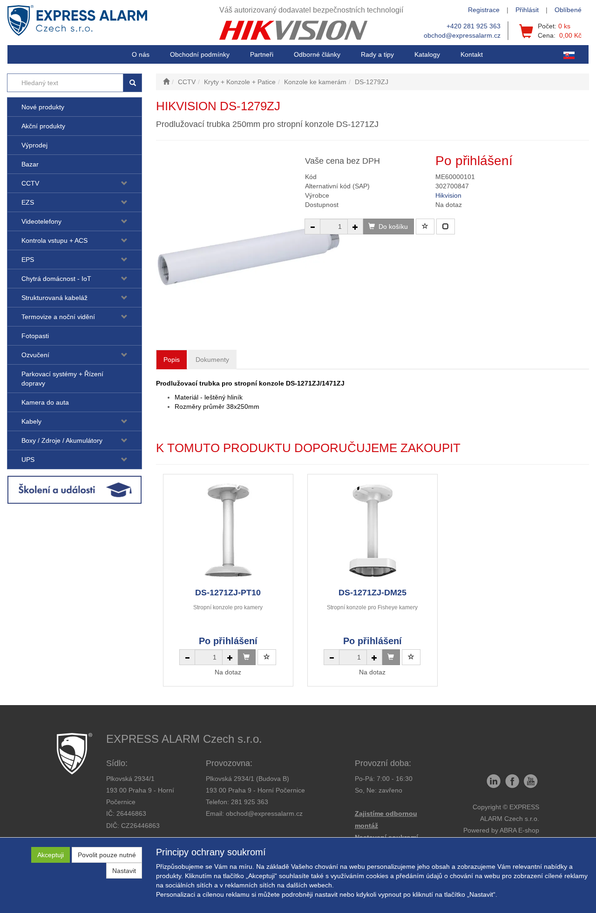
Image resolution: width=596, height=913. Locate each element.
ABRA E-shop (519, 830)
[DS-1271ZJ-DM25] (372, 530)
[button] (377, 54)
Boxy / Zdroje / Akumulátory (61, 440)
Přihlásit (527, 9)
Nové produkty (42, 107)
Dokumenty (212, 359)
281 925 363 (249, 802)
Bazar (30, 164)
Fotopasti (35, 336)
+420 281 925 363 (474, 26)
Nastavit (124, 870)
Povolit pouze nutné (107, 855)
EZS (27, 202)
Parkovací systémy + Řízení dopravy (62, 378)
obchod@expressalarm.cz (462, 35)
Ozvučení (35, 355)
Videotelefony (41, 221)
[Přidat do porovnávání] (445, 226)
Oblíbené (568, 9)
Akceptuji (50, 855)
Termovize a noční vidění (58, 316)
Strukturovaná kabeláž (54, 297)
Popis (171, 359)
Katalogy (427, 54)
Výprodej (34, 145)
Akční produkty (43, 126)
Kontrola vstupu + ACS (54, 240)
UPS (27, 459)
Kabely (31, 421)
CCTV (30, 183)
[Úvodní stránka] (166, 82)
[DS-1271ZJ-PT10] (228, 530)
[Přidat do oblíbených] (425, 226)
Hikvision (448, 195)
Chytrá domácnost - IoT (56, 278)
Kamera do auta (45, 402)
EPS (27, 259)
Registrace (484, 9)
